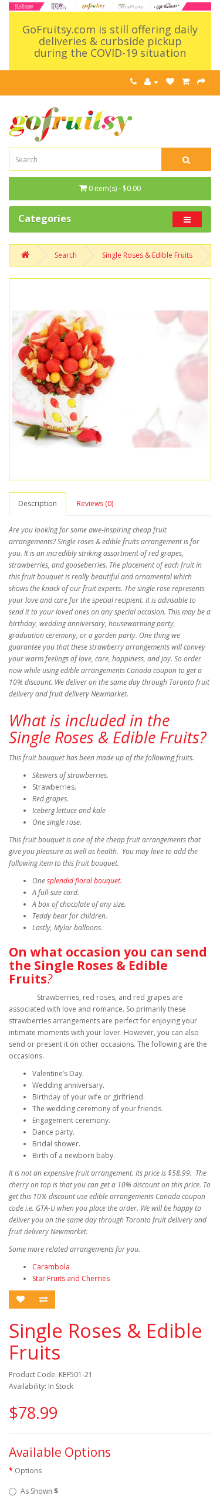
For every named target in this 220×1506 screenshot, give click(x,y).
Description (37, 503)
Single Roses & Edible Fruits (147, 255)
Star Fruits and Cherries (71, 1278)
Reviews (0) (95, 503)
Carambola (51, 1267)
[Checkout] (201, 82)
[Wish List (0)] (170, 82)
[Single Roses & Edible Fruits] (110, 379)
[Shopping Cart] (185, 82)
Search (66, 255)
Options (28, 1471)
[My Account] (151, 82)
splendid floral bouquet (83, 881)
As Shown (39, 1491)
